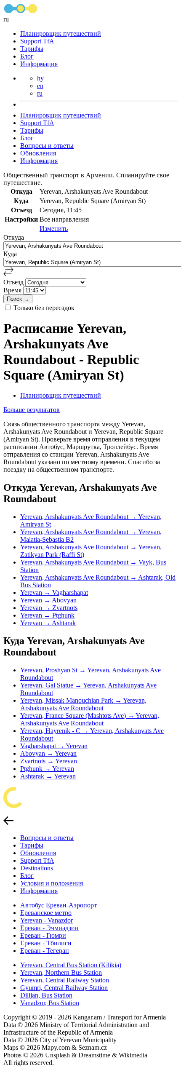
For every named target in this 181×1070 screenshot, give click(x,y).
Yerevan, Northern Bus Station (61, 972)
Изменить (54, 228)
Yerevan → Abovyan (48, 600)
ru (40, 93)
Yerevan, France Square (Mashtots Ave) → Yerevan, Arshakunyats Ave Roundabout (89, 719)
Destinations (36, 868)
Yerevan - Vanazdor (46, 920)
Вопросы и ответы (47, 145)
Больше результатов (31, 409)
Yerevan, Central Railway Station (64, 980)
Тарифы (31, 48)
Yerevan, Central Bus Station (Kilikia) (70, 964)
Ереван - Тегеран (44, 950)
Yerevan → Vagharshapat (54, 592)
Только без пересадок (44, 307)
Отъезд (14, 282)
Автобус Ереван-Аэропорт (58, 905)
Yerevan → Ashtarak (48, 622)
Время (13, 290)
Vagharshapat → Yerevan (54, 745)
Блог (27, 56)
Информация (39, 63)
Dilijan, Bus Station (46, 995)
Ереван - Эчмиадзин (49, 927)
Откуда (13, 237)
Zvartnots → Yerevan (48, 761)
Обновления (38, 153)
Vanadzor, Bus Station (49, 1002)
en (40, 85)
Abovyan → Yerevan (48, 753)
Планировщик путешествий (60, 33)
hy (40, 78)
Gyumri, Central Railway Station (64, 987)
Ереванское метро (46, 912)
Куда (10, 253)
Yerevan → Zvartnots (48, 607)
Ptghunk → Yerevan (47, 768)
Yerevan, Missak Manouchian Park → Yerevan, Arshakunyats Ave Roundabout (83, 704)
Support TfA (37, 41)
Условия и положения (51, 883)
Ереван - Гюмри (43, 935)
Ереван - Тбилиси (46, 943)
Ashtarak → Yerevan (48, 776)
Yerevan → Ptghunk (47, 615)
